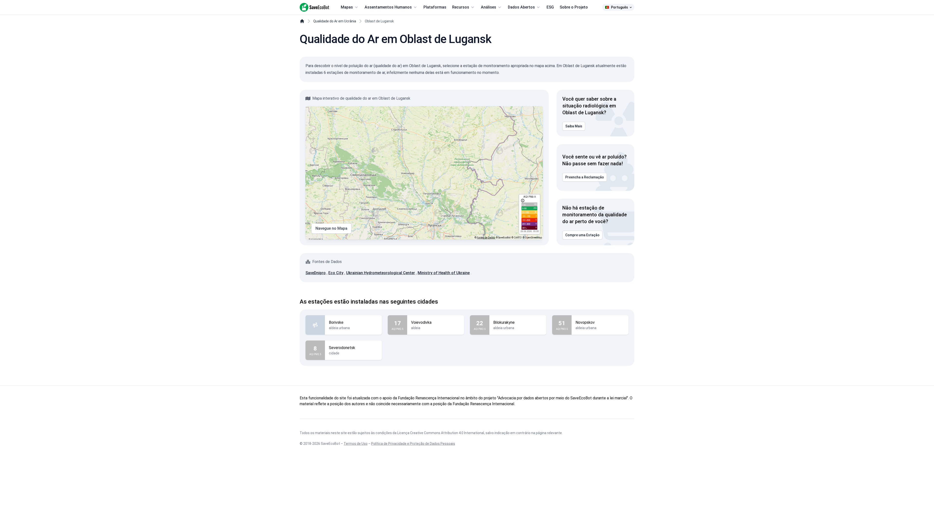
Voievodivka (421, 322)
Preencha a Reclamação (584, 177)
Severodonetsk (342, 347)
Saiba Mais (573, 126)
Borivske (336, 322)
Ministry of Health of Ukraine (444, 273)
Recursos (460, 7)
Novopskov (585, 322)
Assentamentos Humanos (388, 7)
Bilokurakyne (504, 322)
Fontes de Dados (486, 237)
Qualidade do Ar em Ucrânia (334, 21)
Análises (488, 7)
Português (619, 7)
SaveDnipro (315, 273)
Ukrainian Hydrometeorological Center (380, 273)
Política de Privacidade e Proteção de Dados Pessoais (413, 444)
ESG (550, 7)
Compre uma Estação (582, 235)
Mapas (347, 7)
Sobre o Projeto (574, 7)
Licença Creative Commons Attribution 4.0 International (440, 433)
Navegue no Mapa (331, 228)
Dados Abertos (521, 7)
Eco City (335, 273)
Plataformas (434, 7)
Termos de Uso (356, 444)
